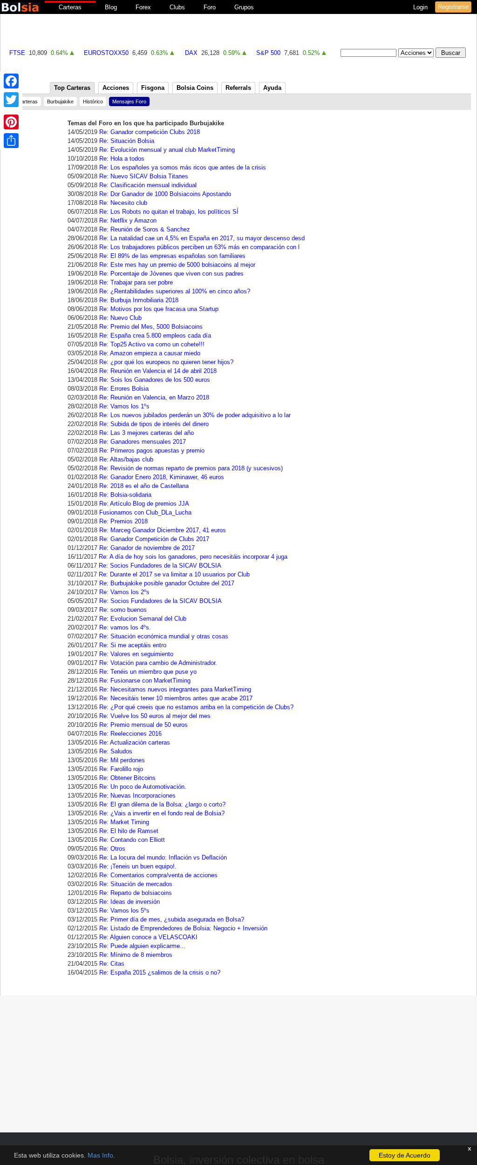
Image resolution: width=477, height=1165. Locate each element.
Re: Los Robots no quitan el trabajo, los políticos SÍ (168, 211)
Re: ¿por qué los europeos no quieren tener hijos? (166, 362)
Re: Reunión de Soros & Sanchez (144, 229)
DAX (191, 52)
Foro (210, 7)
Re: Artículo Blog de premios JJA (144, 503)
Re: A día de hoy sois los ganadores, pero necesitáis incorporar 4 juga (193, 556)
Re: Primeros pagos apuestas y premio (151, 450)
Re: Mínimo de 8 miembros (135, 954)
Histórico (93, 101)
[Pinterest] (11, 122)
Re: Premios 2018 (123, 521)
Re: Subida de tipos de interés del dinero (154, 423)
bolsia (20, 7)
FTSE (17, 52)
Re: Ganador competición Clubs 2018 (149, 132)
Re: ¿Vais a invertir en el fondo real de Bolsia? (162, 813)
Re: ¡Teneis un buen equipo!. (138, 866)
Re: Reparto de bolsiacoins (135, 892)
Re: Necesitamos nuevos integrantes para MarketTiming (175, 689)
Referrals (238, 87)
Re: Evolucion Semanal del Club (142, 618)
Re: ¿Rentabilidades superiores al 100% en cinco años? (174, 291)
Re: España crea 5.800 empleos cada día (155, 335)
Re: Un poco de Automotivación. (142, 786)
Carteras (70, 7)
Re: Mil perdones (122, 760)
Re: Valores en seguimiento (136, 653)
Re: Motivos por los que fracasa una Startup (158, 308)
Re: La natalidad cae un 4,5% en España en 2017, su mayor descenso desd (202, 238)
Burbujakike (60, 101)
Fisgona (152, 87)
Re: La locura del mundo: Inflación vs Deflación (163, 857)
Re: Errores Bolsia (124, 388)
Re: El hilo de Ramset (128, 830)
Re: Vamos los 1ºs (124, 406)
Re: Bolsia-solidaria (125, 494)
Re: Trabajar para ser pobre (136, 282)
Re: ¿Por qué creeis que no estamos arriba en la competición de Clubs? (196, 707)
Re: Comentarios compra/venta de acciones (158, 875)
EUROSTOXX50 (106, 52)
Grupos (244, 7)
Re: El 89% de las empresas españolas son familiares (172, 255)
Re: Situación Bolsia (126, 140)
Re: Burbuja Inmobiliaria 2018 (138, 300)
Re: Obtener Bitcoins (127, 777)
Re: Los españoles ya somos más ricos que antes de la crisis (182, 167)
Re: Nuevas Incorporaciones (137, 795)
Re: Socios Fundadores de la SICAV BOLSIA (160, 565)
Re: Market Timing (124, 822)
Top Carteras (72, 87)
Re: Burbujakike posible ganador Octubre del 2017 (166, 583)
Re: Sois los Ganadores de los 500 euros (154, 379)
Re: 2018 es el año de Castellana (144, 485)
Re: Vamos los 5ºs (124, 910)
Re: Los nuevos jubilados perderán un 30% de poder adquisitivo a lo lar (195, 415)
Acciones (115, 87)
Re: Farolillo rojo (121, 768)
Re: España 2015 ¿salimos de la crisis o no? (159, 972)
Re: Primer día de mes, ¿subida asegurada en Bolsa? (171, 919)
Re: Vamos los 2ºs (124, 592)
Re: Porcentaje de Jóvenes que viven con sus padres (171, 273)
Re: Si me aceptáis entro (132, 645)
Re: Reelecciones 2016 (130, 733)
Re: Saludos (115, 751)
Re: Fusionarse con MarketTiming (145, 680)
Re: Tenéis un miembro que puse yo (148, 671)
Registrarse (453, 6)
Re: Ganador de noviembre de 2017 (147, 547)
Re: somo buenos (123, 609)
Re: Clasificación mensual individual (148, 185)
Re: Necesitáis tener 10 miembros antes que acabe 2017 (175, 698)
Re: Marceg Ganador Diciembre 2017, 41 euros (162, 530)
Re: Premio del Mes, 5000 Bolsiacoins (151, 326)
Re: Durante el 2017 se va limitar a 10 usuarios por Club (174, 574)
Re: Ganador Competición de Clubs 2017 (154, 538)
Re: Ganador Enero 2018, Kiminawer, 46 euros (161, 477)
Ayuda (272, 87)
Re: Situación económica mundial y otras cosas (163, 636)
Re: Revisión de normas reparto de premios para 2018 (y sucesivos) (191, 468)
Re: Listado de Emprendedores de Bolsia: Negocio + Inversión (183, 928)
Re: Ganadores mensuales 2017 (142, 441)
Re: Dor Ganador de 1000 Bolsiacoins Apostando (165, 193)
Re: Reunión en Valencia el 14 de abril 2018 (158, 370)
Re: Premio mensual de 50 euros (143, 724)
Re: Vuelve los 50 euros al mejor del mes (155, 715)
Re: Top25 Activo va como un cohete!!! (151, 344)
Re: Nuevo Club (120, 317)
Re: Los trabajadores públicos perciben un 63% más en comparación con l (199, 247)
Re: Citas (111, 963)
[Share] (11, 140)
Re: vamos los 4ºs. (125, 627)
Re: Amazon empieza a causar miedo (149, 353)
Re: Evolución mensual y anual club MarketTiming (167, 149)
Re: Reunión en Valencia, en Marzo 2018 (154, 397)
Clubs (177, 7)
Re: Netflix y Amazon (128, 220)
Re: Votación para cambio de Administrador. (158, 662)
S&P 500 (268, 52)
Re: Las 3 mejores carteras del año (146, 432)
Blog (111, 7)
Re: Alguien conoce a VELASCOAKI (148, 937)
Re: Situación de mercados (135, 884)
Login (421, 7)
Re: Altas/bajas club (126, 459)
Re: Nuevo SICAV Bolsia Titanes (143, 176)
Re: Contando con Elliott (132, 839)
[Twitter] (11, 99)
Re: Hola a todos (121, 158)
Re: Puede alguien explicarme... (142, 945)
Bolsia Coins (195, 87)
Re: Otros (112, 848)
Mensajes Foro (129, 101)
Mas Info (100, 1155)
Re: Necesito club (123, 202)
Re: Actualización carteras (134, 742)
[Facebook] (11, 81)
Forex (143, 7)
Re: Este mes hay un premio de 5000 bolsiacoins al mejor (177, 264)
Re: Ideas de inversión (129, 901)
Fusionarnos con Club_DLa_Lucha (145, 512)
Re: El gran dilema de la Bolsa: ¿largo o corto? (162, 804)
